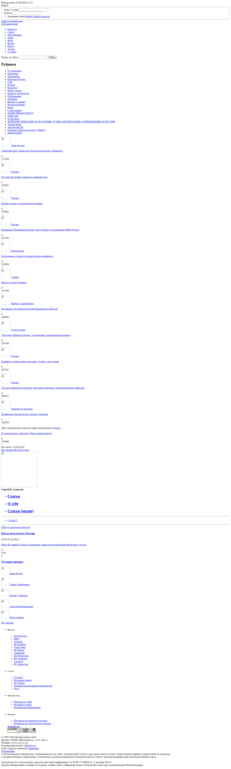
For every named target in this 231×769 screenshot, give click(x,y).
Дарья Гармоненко (19, 584)
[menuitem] (119, 29)
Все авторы (7, 450)
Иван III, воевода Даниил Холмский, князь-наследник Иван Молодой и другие (43, 544)
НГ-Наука (19, 650)
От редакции (14, 70)
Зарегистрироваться (12, 21)
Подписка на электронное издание (32, 723)
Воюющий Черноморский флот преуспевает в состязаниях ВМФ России (40, 229)
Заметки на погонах (22, 409)
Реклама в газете (23, 704)
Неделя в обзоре (16, 104)
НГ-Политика (21, 655)
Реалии (15, 171)
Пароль (8, 13)
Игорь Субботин (18, 595)
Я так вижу (14, 118)
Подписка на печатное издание (30, 720)
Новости (12, 29)
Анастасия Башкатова (21, 606)
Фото (10, 40)
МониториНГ (15, 133)
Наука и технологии (18, 93)
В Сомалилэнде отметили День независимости (26, 433)
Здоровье (12, 99)
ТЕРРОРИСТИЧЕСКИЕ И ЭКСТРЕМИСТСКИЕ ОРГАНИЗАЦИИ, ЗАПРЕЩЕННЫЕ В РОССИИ (61, 121)
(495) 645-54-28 (19, 742)
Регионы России (16, 79)
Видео (11, 43)
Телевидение (14, 124)
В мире (11, 85)
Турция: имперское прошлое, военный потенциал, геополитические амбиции (43, 388)
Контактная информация (27, 707)
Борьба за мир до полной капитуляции (22, 203)
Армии (15, 277)
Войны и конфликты (22, 303)
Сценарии (19, 653)
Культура (12, 87)
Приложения (14, 35)
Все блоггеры (21, 450)
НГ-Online (19, 683)
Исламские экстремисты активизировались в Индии (29, 309)
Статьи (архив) (20, 511)
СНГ (10, 82)
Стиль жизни (15, 110)
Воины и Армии (16, 102)
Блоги (11, 46)
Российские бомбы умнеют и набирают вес (24, 177)
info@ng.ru (30, 745)
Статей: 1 (13, 520)
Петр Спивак (16, 617)
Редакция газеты (23, 680)
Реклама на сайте (23, 701)
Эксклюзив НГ (16, 127)
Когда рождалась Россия (18, 533)
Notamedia (33, 748)
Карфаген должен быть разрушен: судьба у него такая (30, 361)
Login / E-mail (11, 9)
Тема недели (18, 145)
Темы (10, 37)
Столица (18, 661)
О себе (13, 503)
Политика (13, 73)
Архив (11, 49)
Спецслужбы (18, 330)
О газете (12, 51)
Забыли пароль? (41, 16)
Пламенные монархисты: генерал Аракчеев (24, 414)
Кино (10, 107)
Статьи (14, 496)
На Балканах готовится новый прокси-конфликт (27, 256)
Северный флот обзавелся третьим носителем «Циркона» (32, 150)
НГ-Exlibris (20, 644)
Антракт (18, 641)
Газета (11, 32)
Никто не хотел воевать (14, 282)
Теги (16, 688)
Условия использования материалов (33, 685)
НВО (16, 638)
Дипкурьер (20, 647)
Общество (13, 116)
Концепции (17, 250)
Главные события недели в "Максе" (27, 130)
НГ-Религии (20, 636)
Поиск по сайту (9, 57)
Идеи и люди (15, 90)
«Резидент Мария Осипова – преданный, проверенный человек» (36, 335)
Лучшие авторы (12, 561)
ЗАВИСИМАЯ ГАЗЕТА (20, 113)
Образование (15, 96)
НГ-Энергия (20, 658)
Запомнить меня (16, 16)
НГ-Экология (21, 664)
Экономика (14, 76)
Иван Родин (16, 573)
